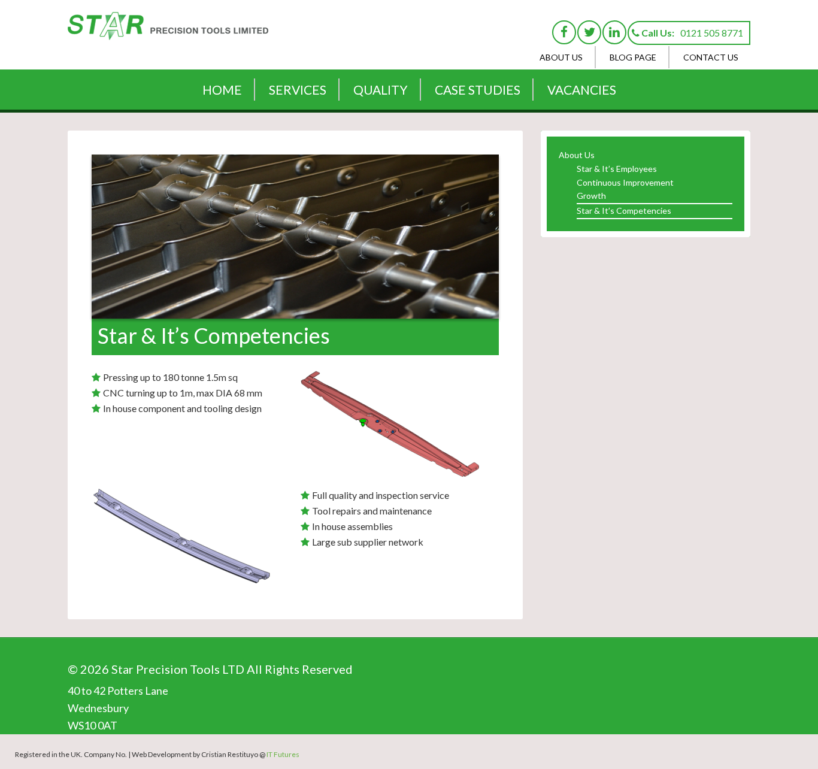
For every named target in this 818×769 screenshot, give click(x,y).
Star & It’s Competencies (624, 210)
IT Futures (282, 754)
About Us (577, 155)
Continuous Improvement (625, 182)
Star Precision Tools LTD (169, 33)
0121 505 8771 (711, 32)
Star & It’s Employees (617, 169)
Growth (591, 195)
